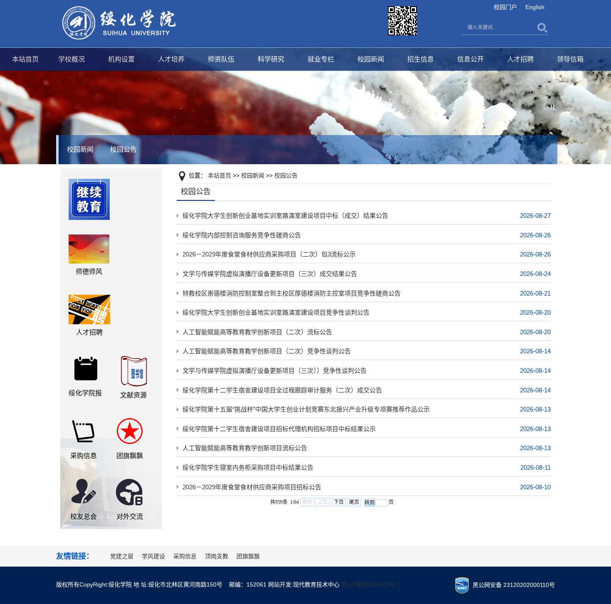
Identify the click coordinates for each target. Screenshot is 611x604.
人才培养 (171, 59)
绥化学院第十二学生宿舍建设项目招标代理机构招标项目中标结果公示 (279, 428)
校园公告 (123, 149)
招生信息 (420, 59)
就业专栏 (321, 59)
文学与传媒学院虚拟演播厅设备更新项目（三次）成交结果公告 (269, 273)
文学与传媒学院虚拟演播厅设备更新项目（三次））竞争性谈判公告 (274, 370)
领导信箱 (570, 59)
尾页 (354, 502)
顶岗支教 (216, 556)
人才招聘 (520, 59)
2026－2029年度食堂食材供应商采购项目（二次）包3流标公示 (269, 254)
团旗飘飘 (248, 556)
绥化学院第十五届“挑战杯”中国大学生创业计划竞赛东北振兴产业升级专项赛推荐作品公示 (306, 409)
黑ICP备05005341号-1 (370, 584)
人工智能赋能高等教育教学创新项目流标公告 (244, 447)
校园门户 (505, 7)
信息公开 (470, 59)
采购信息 (185, 556)
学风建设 (153, 556)
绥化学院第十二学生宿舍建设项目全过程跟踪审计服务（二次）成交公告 (282, 390)
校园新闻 (370, 59)
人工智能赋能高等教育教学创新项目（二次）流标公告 (257, 331)
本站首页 (25, 59)
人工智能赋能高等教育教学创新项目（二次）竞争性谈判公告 (266, 351)
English (534, 7)
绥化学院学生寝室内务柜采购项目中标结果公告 (247, 467)
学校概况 (71, 59)
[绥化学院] (119, 22)
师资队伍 (221, 59)
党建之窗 (121, 556)
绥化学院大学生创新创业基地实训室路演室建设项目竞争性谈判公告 (276, 312)
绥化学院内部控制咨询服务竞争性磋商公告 (241, 235)
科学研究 (271, 59)
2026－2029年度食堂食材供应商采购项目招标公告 (251, 487)
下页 (339, 502)
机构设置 (121, 59)
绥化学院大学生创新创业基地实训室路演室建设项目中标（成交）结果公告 (285, 215)
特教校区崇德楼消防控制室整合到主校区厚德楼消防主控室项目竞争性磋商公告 (291, 293)
